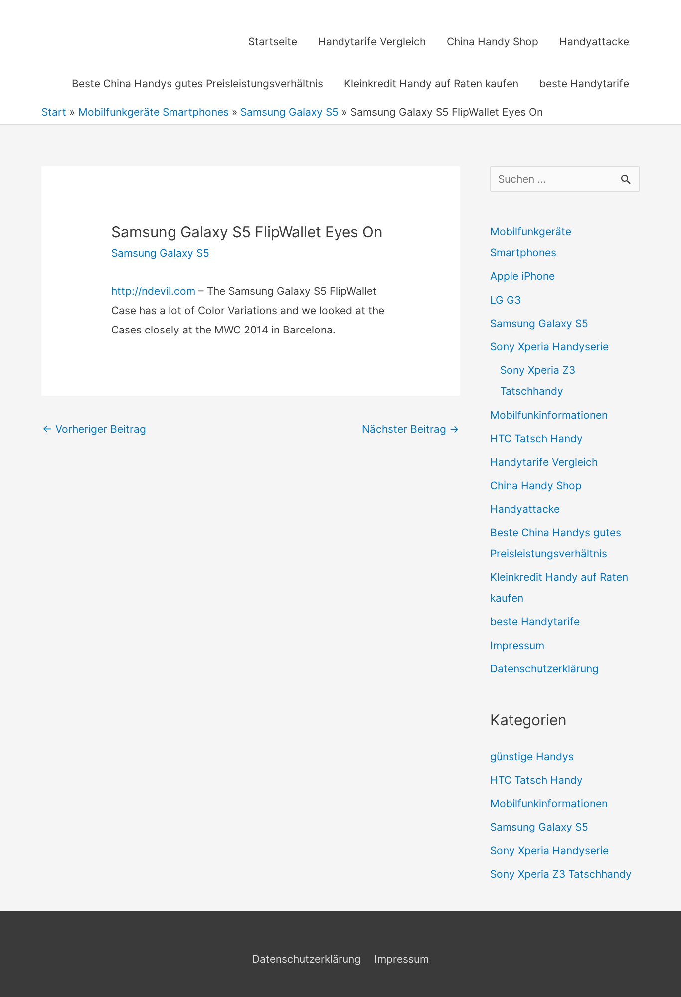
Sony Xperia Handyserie (549, 346)
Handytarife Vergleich (372, 41)
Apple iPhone (522, 276)
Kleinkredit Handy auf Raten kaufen (431, 83)
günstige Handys (532, 756)
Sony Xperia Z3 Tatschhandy (561, 874)
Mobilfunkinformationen (549, 415)
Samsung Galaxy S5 (160, 253)
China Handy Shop (492, 41)
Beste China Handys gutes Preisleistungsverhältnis (197, 83)
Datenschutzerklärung (544, 669)
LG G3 (505, 300)
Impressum (517, 645)
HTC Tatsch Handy (536, 438)
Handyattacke (594, 41)
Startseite (272, 41)
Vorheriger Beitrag (94, 429)
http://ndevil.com (153, 291)
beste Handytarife (584, 83)
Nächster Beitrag (410, 429)
